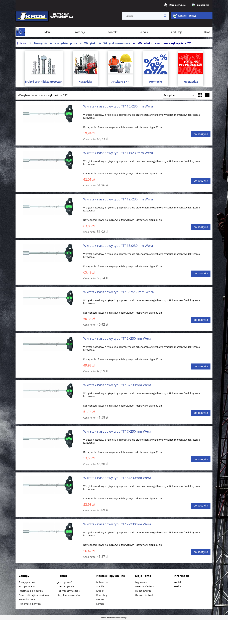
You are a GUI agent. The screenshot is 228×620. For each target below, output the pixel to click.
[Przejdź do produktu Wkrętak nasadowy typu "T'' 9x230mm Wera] (48, 531)
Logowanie (141, 582)
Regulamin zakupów (69, 595)
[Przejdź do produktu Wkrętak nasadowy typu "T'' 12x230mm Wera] (48, 206)
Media (177, 586)
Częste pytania (66, 586)
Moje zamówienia (145, 586)
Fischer (100, 599)
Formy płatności (28, 582)
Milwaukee (102, 582)
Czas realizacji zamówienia (34, 595)
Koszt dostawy (27, 599)
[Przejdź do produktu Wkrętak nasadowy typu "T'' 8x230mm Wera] (48, 485)
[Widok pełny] (207, 95)
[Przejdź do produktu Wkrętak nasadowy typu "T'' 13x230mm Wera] (48, 253)
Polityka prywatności (69, 590)
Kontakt (178, 582)
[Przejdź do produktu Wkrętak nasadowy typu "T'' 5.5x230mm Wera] (48, 297)
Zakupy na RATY (28, 586)
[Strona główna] (45, 18)
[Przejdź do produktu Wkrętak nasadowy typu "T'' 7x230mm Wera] (48, 439)
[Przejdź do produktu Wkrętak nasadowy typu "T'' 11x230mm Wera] (48, 160)
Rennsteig (101, 595)
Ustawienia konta (144, 595)
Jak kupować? (65, 582)
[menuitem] (48, 32)
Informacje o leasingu (31, 590)
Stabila (100, 586)
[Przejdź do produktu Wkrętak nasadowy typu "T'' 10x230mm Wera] (48, 113)
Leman (100, 603)
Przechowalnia (143, 590)
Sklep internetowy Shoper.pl (114, 617)
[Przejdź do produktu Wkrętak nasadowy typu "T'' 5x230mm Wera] (48, 344)
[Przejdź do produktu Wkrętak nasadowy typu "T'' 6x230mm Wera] (48, 390)
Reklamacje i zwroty (30, 603)
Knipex (100, 590)
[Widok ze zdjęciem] (200, 95)
